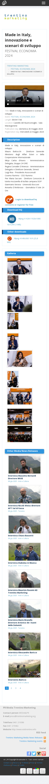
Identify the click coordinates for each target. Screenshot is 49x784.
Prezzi (32, 763)
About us (16, 763)
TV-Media (24, 763)
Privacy (14, 765)
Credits (21, 765)
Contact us (7, 763)
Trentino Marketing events (31, 741)
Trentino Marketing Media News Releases (25, 737)
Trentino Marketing (17, 66)
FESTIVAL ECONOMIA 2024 (23, 69)
